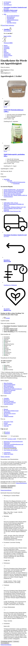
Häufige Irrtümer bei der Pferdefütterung (14, 191)
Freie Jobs (6, 426)
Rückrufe (6, 415)
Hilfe (5, 14)
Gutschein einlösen (8, 404)
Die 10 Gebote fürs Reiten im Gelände (13, 192)
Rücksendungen (11, 17)
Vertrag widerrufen (5, 456)
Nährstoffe (9, 180)
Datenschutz (7, 443)
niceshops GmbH (12, 438)
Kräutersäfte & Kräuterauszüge (17, 182)
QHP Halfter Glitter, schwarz (11, 202)
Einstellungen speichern (6, 641)
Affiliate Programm (8, 416)
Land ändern (15, 436)
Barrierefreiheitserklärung (10, 447)
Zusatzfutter (7, 179)
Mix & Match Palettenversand (11, 410)
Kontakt (9, 21)
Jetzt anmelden (7, 30)
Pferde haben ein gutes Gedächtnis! (12, 193)
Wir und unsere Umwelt (9, 413)
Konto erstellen (7, 36)
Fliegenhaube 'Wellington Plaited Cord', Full (15, 207)
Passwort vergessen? (9, 401)
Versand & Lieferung (9, 387)
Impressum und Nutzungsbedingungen (13, 441)
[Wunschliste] (5, 38)
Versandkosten (10, 18)
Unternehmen (7, 452)
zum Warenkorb (8, 4)
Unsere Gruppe (7, 424)
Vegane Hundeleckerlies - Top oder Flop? (14, 189)
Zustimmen (3, 485)
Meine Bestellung (8, 383)
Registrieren (7, 399)
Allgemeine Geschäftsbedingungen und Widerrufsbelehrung (13, 445)
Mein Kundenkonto (8, 386)
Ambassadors (7, 412)
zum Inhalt (6, 3)
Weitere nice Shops (8, 454)
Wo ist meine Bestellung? (13, 15)
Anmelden (6, 398)
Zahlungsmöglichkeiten (12, 20)
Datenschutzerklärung (21, 483)
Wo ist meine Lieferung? (10, 402)
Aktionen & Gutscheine (9, 390)
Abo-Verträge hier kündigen (11, 450)
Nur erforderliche (11, 485)
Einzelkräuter (16, 183)
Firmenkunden (7, 393)
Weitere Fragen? (8, 391)
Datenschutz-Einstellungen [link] (10, 448)
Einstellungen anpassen (6, 487)
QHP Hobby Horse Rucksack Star (12, 211)
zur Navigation (7, 2)
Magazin (6, 409)
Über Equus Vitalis (8, 421)
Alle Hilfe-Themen (11, 22)
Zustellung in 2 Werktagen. (10, 11)
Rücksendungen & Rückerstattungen (13, 388)
